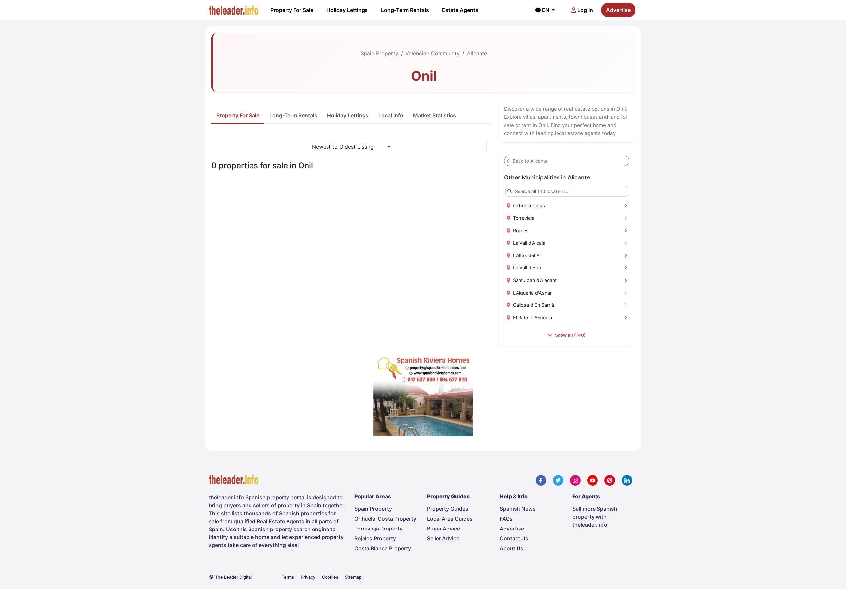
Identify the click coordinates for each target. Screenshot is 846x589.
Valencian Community (432, 53)
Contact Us (514, 538)
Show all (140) (570, 335)
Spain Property (379, 53)
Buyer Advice (443, 528)
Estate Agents (460, 10)
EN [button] (546, 10)
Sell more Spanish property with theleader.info (594, 516)
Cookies (330, 577)
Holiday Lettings (347, 10)
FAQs (506, 518)
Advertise (618, 10)
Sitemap (353, 577)
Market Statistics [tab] (434, 115)
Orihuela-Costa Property (385, 518)
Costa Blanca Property (382, 548)
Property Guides (447, 508)
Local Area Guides (450, 518)
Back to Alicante (529, 161)
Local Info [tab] (390, 115)
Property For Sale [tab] (237, 115)
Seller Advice (443, 538)
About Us (511, 548)
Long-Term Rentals (405, 10)
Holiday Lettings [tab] (347, 115)
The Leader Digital (233, 577)
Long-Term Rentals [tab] (293, 115)
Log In (584, 10)
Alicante (477, 53)
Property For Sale (291, 10)
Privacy (308, 577)
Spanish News (518, 508)
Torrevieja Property (378, 528)
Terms (288, 577)
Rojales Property (375, 538)
